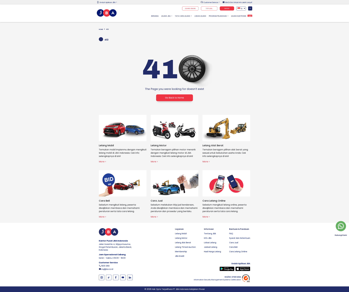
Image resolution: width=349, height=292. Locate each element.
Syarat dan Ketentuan (239, 238)
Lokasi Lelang (200, 16)
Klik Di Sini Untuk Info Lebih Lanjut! (238, 2)
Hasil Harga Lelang (212, 251)
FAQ (231, 233)
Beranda (155, 16)
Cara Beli (233, 247)
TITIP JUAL (209, 8)
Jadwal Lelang (210, 247)
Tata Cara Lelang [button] (183, 16)
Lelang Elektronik (238, 16)
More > (102, 161)
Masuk (226, 8)
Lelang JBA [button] (166, 16)
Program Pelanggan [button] (218, 16)
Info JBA (207, 238)
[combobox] (241, 8)
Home (101, 29)
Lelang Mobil (181, 233)
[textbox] (241, 8)
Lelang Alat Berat (183, 242)
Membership (181, 251)
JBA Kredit (179, 256)
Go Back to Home (174, 97)
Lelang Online (190, 8)
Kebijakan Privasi (197, 289)
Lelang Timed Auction (185, 247)
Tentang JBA (210, 233)
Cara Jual (233, 242)
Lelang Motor (181, 238)
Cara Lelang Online (238, 251)
